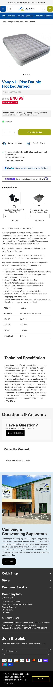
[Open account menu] (43, 9)
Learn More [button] (9, 683)
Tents (4, 16)
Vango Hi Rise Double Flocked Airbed (21, 22)
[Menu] (3, 9)
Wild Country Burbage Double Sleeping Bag (39, 211)
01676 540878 (40, 2)
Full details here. (30, 115)
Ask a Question (16, 433)
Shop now (9, 561)
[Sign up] (47, 651)
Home (4, 22)
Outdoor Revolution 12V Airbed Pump (14, 211)
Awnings (11, 16)
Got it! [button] (41, 679)
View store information (14, 161)
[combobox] (10, 9)
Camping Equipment (25, 16)
